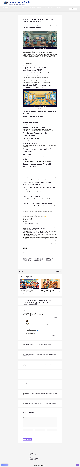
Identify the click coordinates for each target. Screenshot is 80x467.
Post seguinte (59, 271)
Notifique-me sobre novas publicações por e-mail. (32, 436)
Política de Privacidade (32, 454)
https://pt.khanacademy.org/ (33, 235)
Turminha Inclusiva (31, 7)
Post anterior (20, 271)
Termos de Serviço (33, 455)
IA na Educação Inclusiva (27, 23)
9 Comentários (34, 23)
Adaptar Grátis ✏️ (4, 464)
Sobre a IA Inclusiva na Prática (11, 7)
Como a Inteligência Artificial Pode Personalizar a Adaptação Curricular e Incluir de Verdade (39, 259)
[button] (41, 7)
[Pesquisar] (76, 9)
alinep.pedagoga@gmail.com (34, 320)
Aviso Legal (33, 459)
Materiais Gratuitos (48, 7)
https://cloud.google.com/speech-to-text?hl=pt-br (39, 232)
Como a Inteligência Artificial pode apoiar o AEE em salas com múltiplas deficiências (41, 403)
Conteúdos (39, 7)
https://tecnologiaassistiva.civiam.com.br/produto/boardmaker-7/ (37, 241)
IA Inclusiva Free (57, 7)
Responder (55, 317)
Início (3, 7)
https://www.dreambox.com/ (41, 238)
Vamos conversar (22, 7)
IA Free (77, 464)
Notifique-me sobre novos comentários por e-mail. (32, 434)
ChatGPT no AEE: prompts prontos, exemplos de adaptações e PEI (49, 259)
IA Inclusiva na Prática (20, 2)
